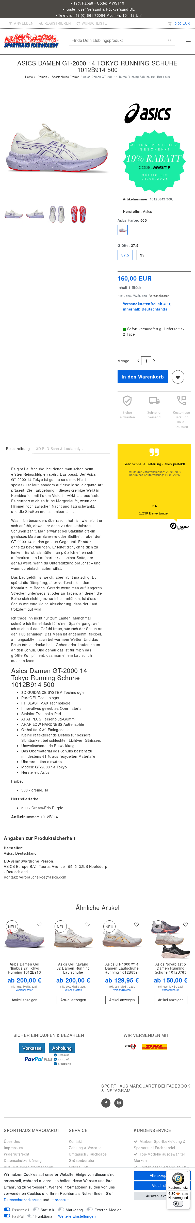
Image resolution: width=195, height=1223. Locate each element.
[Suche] (170, 40)
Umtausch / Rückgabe (88, 1154)
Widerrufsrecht (16, 1154)
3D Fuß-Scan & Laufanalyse (60, 448)
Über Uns (12, 1141)
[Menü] (187, 1173)
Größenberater (82, 1160)
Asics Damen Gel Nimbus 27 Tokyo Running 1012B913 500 (24, 968)
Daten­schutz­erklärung (23, 1199)
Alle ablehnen (162, 1185)
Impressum (13, 1147)
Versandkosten (158, 296)
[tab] (18, 449)
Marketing (74, 1209)
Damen (42, 77)
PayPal (18, 1216)
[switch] (178, 1204)
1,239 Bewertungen (154, 513)
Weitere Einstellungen (77, 1216)
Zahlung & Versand (85, 1147)
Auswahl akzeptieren (162, 1195)
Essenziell (20, 1209)
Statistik (47, 1209)
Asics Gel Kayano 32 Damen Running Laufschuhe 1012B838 (73, 968)
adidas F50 (78, 1166)
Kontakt (75, 1141)
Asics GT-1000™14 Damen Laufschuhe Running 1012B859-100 (122, 968)
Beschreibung (18, 448)
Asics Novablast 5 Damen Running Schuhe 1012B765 (171, 968)
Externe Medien (108, 1209)
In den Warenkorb (143, 376)
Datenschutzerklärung (23, 1160)
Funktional (44, 1216)
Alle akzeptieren (162, 1175)
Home (29, 77)
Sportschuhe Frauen (65, 77)
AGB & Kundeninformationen (28, 1166)
